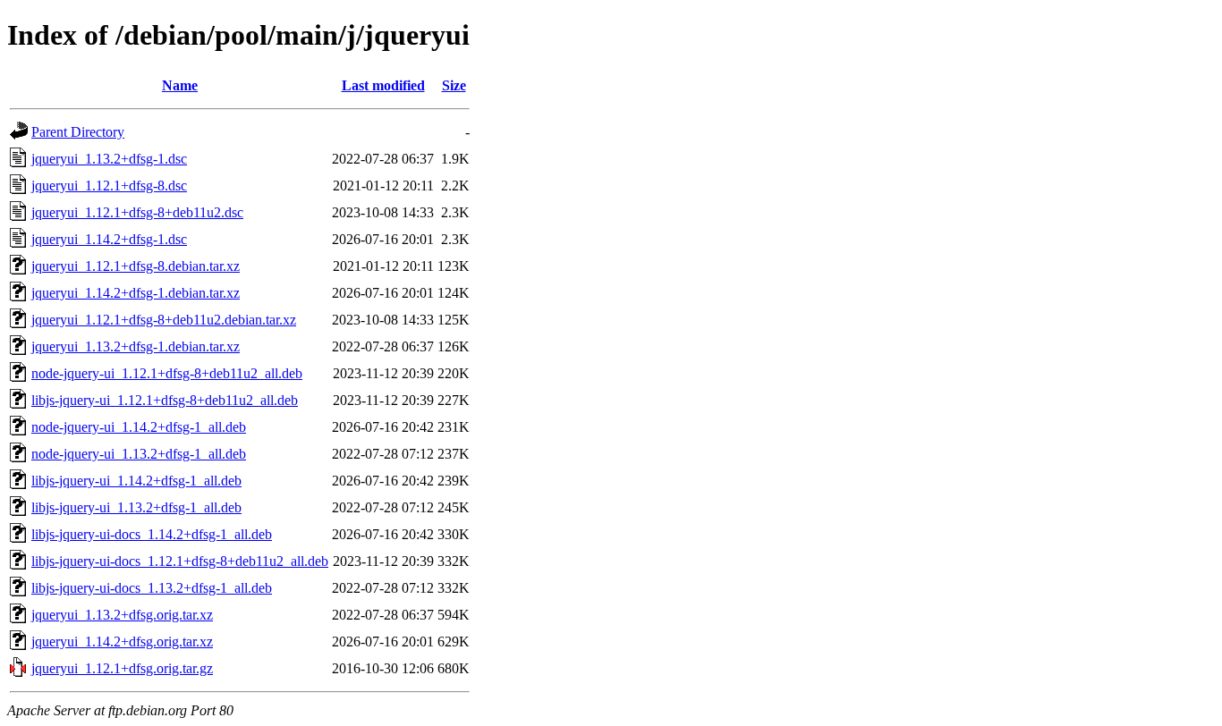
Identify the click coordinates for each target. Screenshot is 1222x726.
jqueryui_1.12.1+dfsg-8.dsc (109, 185)
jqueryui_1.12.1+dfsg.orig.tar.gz (122, 668)
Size (454, 85)
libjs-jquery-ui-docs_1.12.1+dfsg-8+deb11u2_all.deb (179, 561)
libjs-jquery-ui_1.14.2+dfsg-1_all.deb (136, 480)
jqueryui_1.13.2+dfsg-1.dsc (109, 158)
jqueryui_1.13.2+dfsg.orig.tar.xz (122, 614)
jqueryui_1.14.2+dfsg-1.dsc (109, 239)
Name (180, 85)
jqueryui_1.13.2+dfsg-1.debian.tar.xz (135, 346)
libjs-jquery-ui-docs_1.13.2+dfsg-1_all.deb (151, 587)
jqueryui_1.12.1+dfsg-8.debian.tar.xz (135, 266)
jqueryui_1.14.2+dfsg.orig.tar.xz (122, 641)
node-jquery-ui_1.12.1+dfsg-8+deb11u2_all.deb (166, 373)
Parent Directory (77, 131)
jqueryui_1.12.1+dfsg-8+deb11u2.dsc (137, 212)
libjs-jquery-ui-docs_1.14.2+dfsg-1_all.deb (151, 534)
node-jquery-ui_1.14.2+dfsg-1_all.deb (138, 427)
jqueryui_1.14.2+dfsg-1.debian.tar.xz (135, 292)
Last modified (383, 85)
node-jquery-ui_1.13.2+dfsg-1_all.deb (138, 453)
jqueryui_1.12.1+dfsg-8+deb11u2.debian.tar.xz (163, 319)
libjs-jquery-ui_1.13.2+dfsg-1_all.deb (136, 507)
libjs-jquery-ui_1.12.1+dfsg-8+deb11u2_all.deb (164, 400)
